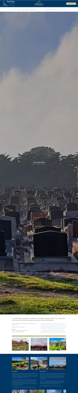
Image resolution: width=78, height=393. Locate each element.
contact (45, 385)
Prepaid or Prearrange (25, 9)
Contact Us (56, 9)
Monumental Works (33, 9)
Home (11, 9)
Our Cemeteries (40, 9)
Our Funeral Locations (48, 9)
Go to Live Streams (71, 3)
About (14, 9)
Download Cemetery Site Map (39, 336)
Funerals (18, 9)
